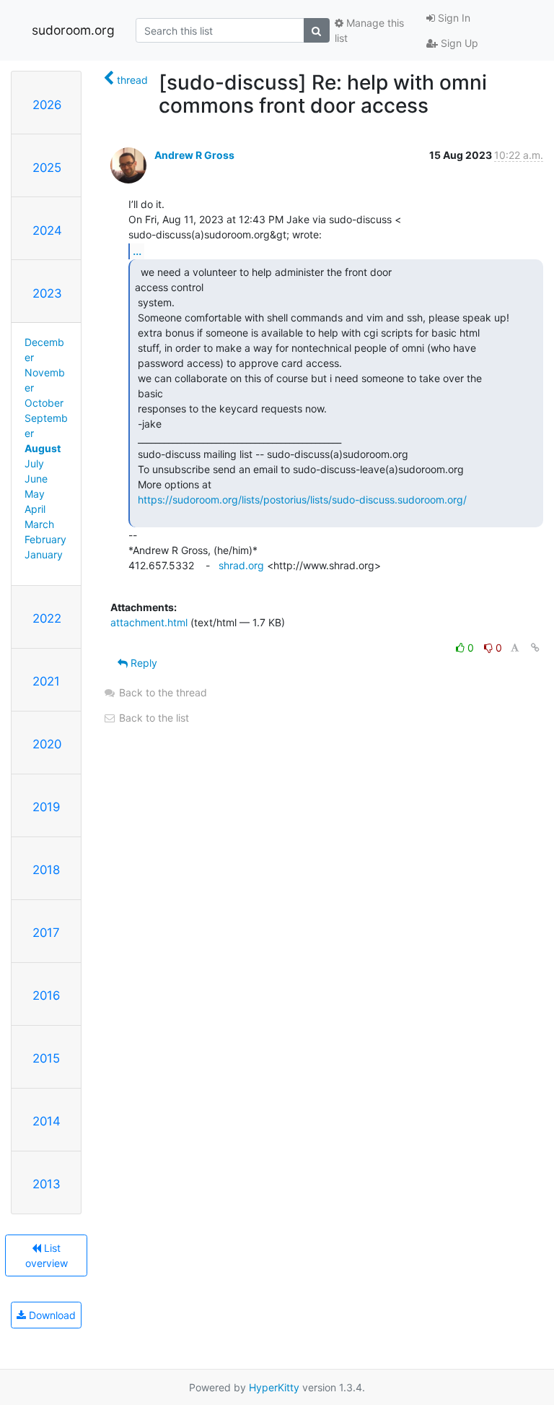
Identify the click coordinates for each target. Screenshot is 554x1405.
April (35, 509)
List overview (46, 1255)
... (137, 250)
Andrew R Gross (194, 155)
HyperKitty (274, 1387)
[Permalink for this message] (535, 648)
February (45, 539)
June (36, 478)
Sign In (452, 18)
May (35, 494)
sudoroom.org (73, 30)
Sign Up (458, 43)
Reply (142, 663)
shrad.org (241, 565)
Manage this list (369, 30)
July (34, 463)
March (39, 524)
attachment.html (149, 622)
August (43, 448)
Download (51, 1315)
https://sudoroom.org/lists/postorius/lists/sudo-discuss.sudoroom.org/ (302, 499)
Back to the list (152, 718)
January (44, 554)
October (44, 403)
